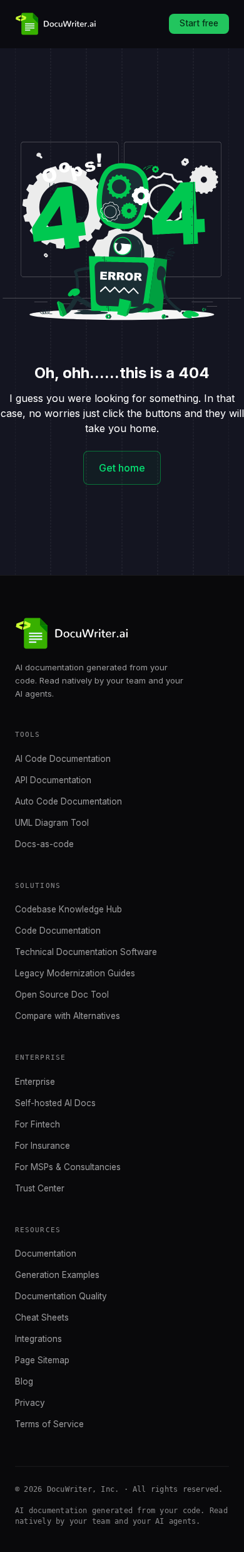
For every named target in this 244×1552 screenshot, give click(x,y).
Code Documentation (58, 931)
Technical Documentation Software (86, 952)
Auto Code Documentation (68, 801)
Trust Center (39, 1188)
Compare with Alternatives (67, 1016)
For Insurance (42, 1146)
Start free (199, 23)
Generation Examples (57, 1275)
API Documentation (53, 780)
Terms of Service (49, 1424)
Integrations (38, 1339)
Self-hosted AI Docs (55, 1103)
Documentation (45, 1253)
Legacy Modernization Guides (75, 973)
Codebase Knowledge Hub (68, 909)
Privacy (30, 1403)
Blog (24, 1381)
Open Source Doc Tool (62, 995)
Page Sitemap (42, 1360)
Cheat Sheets (42, 1317)
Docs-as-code (44, 844)
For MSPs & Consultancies (68, 1167)
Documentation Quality (61, 1296)
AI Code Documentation (63, 759)
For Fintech (37, 1124)
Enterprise (35, 1082)
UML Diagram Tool (52, 823)
